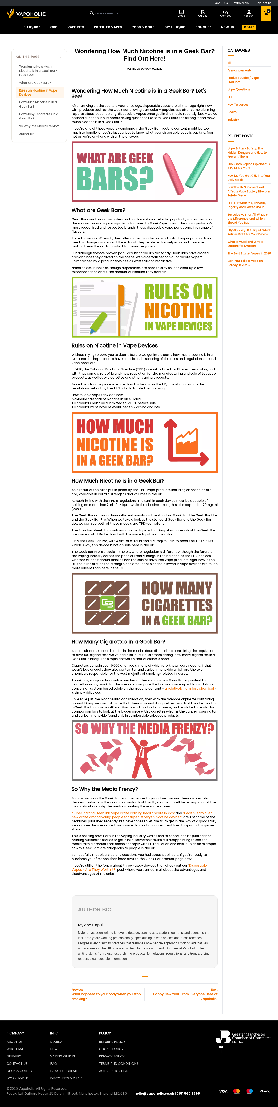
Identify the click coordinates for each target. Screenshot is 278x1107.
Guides (202, 15)
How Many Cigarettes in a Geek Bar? (38, 116)
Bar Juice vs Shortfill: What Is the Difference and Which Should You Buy (248, 218)
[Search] (92, 13)
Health (232, 112)
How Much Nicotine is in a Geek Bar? (38, 104)
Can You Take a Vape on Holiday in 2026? (245, 263)
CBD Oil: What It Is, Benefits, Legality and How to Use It (247, 205)
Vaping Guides (62, 1056)
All (229, 63)
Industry (233, 120)
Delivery (14, 1056)
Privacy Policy (112, 1056)
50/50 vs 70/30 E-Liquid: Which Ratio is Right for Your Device (249, 232)
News (54, 1049)
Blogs (181, 15)
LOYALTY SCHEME (64, 1071)
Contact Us (263, 3)
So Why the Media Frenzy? (39, 126)
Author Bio (27, 134)
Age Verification (113, 1071)
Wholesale (241, 3)
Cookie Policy (111, 1049)
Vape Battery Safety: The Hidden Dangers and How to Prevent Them (247, 152)
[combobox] (130, 13)
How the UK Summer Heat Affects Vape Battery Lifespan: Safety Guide (249, 191)
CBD (230, 97)
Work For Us (18, 1078)
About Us (221, 3)
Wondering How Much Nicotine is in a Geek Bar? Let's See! (38, 70)
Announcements (240, 70)
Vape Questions (239, 89)
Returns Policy (112, 1041)
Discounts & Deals (66, 1078)
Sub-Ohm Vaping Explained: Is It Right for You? (249, 166)
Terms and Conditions (118, 1063)
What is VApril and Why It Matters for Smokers (245, 244)
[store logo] (26, 13)
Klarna (56, 1041)
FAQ (53, 1063)
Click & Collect (20, 1071)
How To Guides (238, 104)
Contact (225, 15)
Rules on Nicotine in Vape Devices (38, 92)
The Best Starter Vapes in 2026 (249, 253)
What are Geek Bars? (35, 83)
